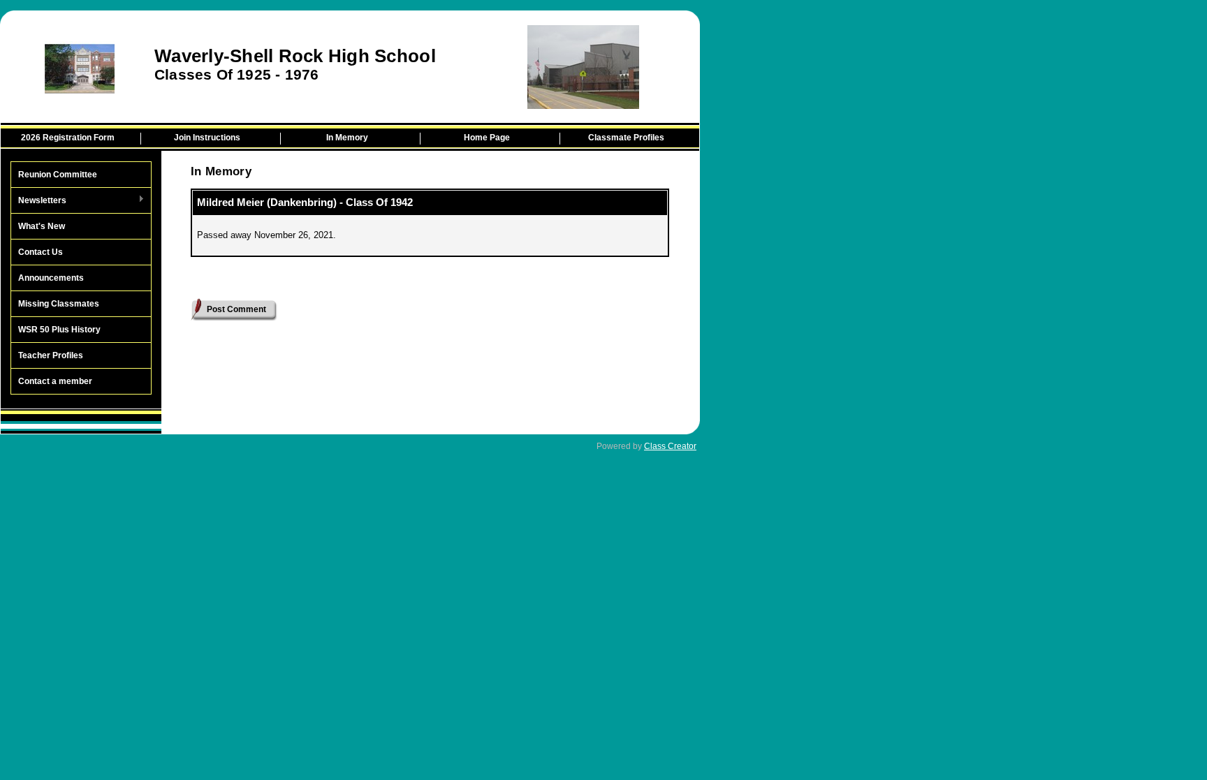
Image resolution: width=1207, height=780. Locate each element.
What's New (41, 226)
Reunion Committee (57, 174)
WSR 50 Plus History (59, 329)
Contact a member (55, 381)
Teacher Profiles (50, 355)
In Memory (347, 137)
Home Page (487, 137)
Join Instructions (207, 137)
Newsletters (38, 201)
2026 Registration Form (68, 137)
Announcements (51, 278)
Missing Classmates (58, 304)
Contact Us (40, 252)
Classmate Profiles (626, 137)
